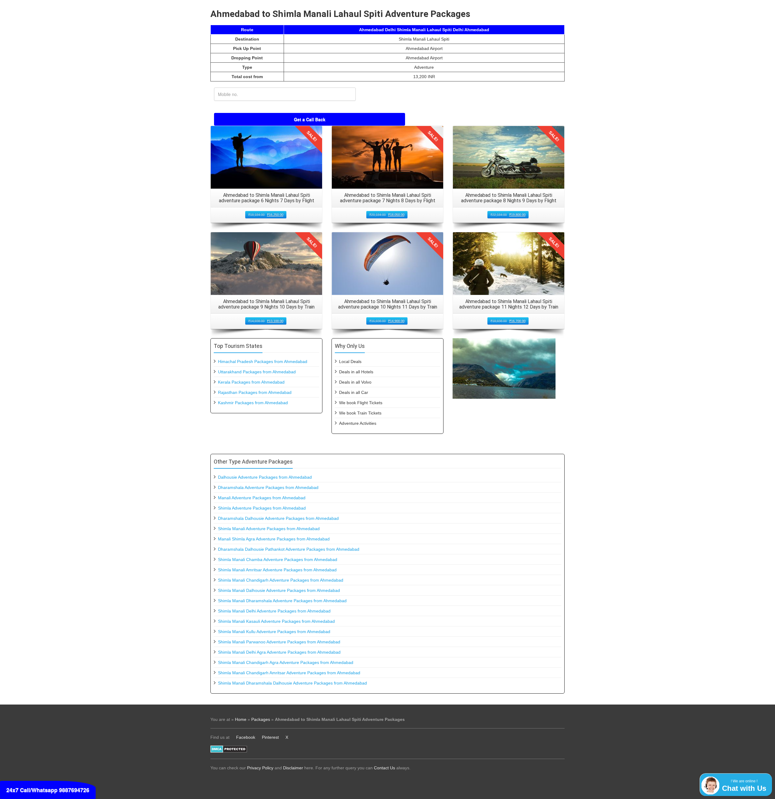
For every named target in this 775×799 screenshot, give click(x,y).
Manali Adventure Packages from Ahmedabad (261, 497)
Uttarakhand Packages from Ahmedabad (257, 371)
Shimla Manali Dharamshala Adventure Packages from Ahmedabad (282, 600)
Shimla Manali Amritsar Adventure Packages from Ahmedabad (277, 569)
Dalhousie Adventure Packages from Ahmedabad (265, 477)
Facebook (245, 737)
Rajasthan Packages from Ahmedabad (255, 392)
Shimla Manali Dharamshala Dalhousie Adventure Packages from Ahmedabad (292, 683)
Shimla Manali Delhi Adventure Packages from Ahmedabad (274, 611)
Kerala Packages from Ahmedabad (251, 382)
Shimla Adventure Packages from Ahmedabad (262, 508)
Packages (260, 719)
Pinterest (270, 737)
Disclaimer (293, 767)
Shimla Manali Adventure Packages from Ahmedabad (269, 528)
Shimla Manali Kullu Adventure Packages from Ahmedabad (274, 631)
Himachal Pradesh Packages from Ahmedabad (262, 361)
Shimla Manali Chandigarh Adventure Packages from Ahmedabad (280, 580)
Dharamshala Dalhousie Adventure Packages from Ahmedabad (278, 518)
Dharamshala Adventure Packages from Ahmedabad (268, 487)
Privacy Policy (260, 767)
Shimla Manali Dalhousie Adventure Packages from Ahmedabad (279, 590)
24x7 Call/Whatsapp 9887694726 (47, 790)
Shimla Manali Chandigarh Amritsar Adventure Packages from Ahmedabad (289, 672)
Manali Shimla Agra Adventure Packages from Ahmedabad (274, 539)
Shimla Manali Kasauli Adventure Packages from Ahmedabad (276, 621)
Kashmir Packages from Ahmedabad (253, 402)
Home (240, 719)
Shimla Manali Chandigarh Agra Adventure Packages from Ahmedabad (285, 662)
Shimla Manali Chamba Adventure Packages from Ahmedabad (277, 559)
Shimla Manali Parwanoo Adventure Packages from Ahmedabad (279, 641)
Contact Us (384, 767)
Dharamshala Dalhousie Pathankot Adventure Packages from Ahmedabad (288, 549)
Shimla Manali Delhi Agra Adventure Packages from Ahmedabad (279, 652)
